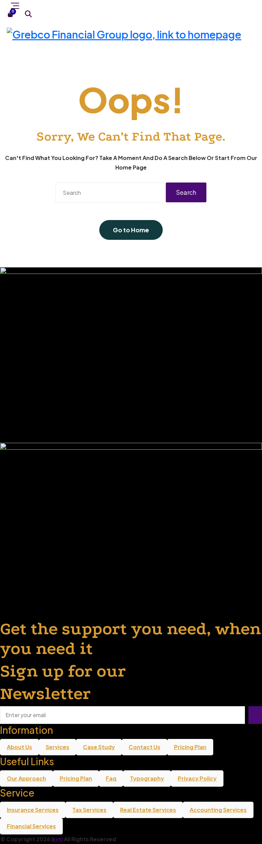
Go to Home (131, 230)
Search (186, 192)
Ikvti (57, 839)
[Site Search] (28, 13)
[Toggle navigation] (15, 5)
